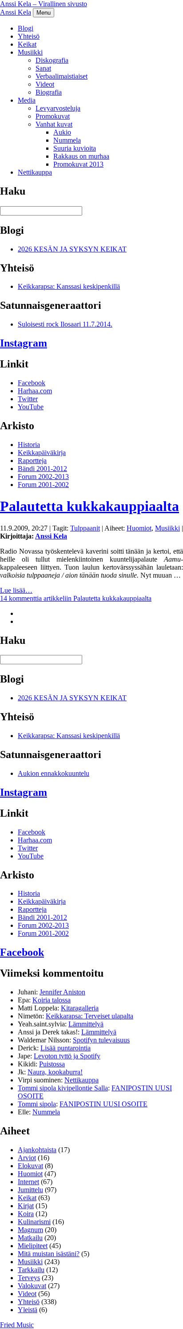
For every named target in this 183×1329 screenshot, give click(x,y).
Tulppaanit (85, 528)
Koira (26, 1213)
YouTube (31, 407)
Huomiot (139, 528)
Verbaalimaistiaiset (62, 76)
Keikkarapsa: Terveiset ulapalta (89, 1016)
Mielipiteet (33, 1245)
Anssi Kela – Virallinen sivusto (43, 4)
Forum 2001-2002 (43, 484)
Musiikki (30, 52)
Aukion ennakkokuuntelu (53, 773)
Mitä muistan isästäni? (49, 1253)
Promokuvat (53, 116)
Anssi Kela (15, 12)
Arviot (27, 1157)
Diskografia (52, 60)
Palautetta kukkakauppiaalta (89, 506)
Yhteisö (29, 36)
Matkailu (30, 1237)
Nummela (67, 140)
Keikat (27, 44)
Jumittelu (30, 1189)
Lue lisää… (16, 590)
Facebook (31, 383)
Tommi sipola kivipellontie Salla (63, 1088)
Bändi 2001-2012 (42, 468)
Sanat (43, 68)
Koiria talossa (51, 1000)
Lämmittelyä (85, 1024)
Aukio (62, 132)
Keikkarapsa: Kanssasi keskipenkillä (69, 286)
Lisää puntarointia (65, 1048)
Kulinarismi (34, 1221)
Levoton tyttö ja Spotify (67, 1056)
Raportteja (32, 460)
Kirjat (26, 1205)
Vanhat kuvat (54, 124)
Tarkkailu (31, 1269)
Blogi (25, 28)
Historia (29, 444)
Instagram (23, 343)
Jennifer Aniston (62, 992)
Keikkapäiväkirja (42, 452)
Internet (28, 1181)
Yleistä (27, 1309)
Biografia (49, 92)
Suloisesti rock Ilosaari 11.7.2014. (65, 324)
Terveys (29, 1277)
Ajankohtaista (37, 1149)
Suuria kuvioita (74, 148)
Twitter (28, 399)
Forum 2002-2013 (43, 476)
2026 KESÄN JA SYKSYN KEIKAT (72, 249)
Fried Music (17, 1325)
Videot (45, 84)
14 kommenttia (75, 598)
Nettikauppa (35, 172)
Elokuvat (30, 1165)
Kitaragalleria (80, 1008)
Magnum (30, 1229)
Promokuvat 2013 (78, 164)
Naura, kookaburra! (55, 1072)
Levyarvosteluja (58, 108)
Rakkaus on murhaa (81, 156)
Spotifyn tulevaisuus (101, 1040)
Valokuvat (32, 1285)
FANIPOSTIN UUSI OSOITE (103, 1104)
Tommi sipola (37, 1104)
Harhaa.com (35, 391)
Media (27, 100)
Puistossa (52, 1064)
